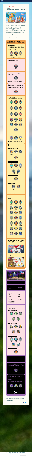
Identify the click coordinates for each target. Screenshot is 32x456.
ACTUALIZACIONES (11, 6)
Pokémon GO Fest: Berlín (17, 32)
